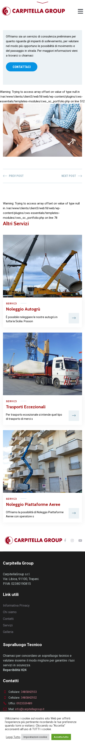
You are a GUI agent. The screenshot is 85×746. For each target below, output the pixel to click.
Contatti (8, 619)
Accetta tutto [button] (61, 736)
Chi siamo (10, 612)
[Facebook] (65, 540)
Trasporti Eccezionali (25, 406)
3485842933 (29, 692)
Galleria (8, 632)
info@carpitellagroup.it (29, 709)
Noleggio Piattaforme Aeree (33, 504)
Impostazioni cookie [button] (35, 736)
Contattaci (22, 67)
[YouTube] (80, 540)
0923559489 (24, 703)
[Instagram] (72, 540)
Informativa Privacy (16, 605)
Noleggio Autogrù (23, 309)
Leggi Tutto (13, 737)
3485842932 (29, 697)
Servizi (11, 303)
